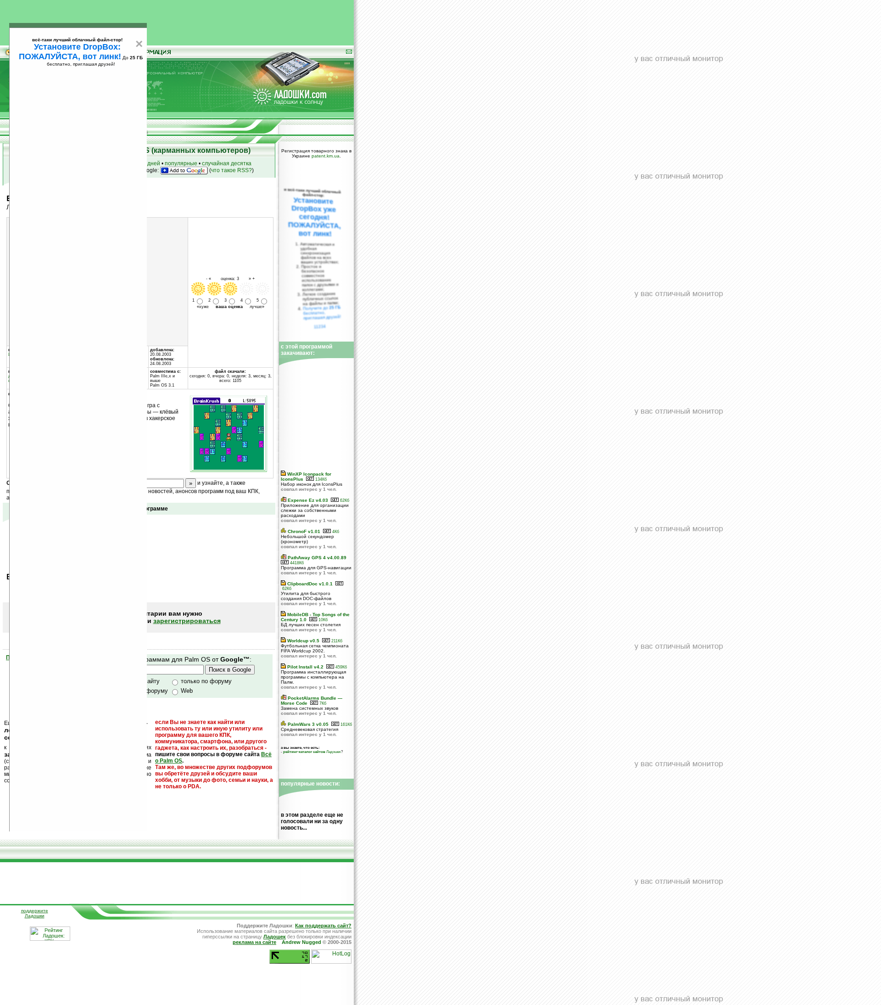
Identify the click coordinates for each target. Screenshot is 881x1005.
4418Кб (296, 563)
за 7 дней (147, 163)
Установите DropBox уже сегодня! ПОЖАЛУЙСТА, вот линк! (314, 217)
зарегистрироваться (187, 620)
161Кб (345, 724)
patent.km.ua (326, 155)
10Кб (322, 620)
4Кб (335, 531)
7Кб (322, 703)
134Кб (320, 479)
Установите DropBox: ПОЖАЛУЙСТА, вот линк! (70, 51)
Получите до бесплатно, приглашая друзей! (322, 312)
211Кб (336, 641)
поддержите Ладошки (34, 913)
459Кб (340, 667)
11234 (320, 326)
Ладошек (312, 752)
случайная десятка (226, 163)
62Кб (344, 500)
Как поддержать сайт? (323, 925)
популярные (181, 163)
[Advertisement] (177, 20)
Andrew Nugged (301, 942)
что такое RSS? (231, 170)
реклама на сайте (254, 942)
